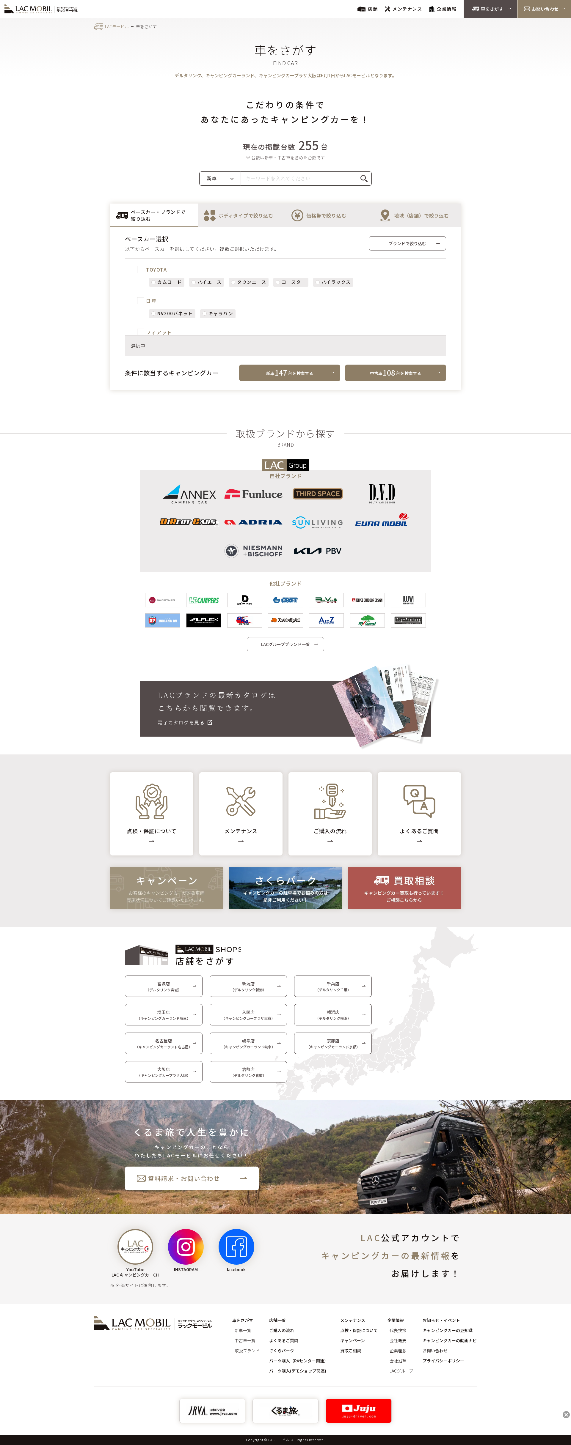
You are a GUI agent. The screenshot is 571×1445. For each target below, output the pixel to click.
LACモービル (117, 26)
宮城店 (163, 986)
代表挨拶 (398, 1330)
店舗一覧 (277, 1320)
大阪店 (163, 1072)
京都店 (333, 1043)
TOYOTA (156, 269)
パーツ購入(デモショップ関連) (297, 1371)
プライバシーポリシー (443, 1361)
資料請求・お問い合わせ (184, 1178)
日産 (151, 300)
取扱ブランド (247, 1350)
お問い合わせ (545, 9)
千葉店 (333, 986)
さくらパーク (281, 1350)
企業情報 (447, 9)
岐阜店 (248, 1043)
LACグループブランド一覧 (285, 644)
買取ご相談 (350, 1350)
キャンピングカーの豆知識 (448, 1330)
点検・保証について (359, 1330)
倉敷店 (248, 1072)
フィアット (159, 332)
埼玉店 (163, 1015)
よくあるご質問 (283, 1340)
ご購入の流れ (281, 1330)
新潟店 (248, 986)
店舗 (373, 9)
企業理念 (398, 1350)
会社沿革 (398, 1361)
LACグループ (401, 1371)
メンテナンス (407, 9)
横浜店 (333, 1015)
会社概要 (398, 1340)
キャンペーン (352, 1340)
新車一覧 (243, 1330)
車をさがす (492, 9)
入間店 (248, 1015)
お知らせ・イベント (441, 1320)
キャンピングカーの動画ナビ (450, 1340)
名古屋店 (163, 1043)
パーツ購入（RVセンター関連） (298, 1361)
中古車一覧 (245, 1340)
